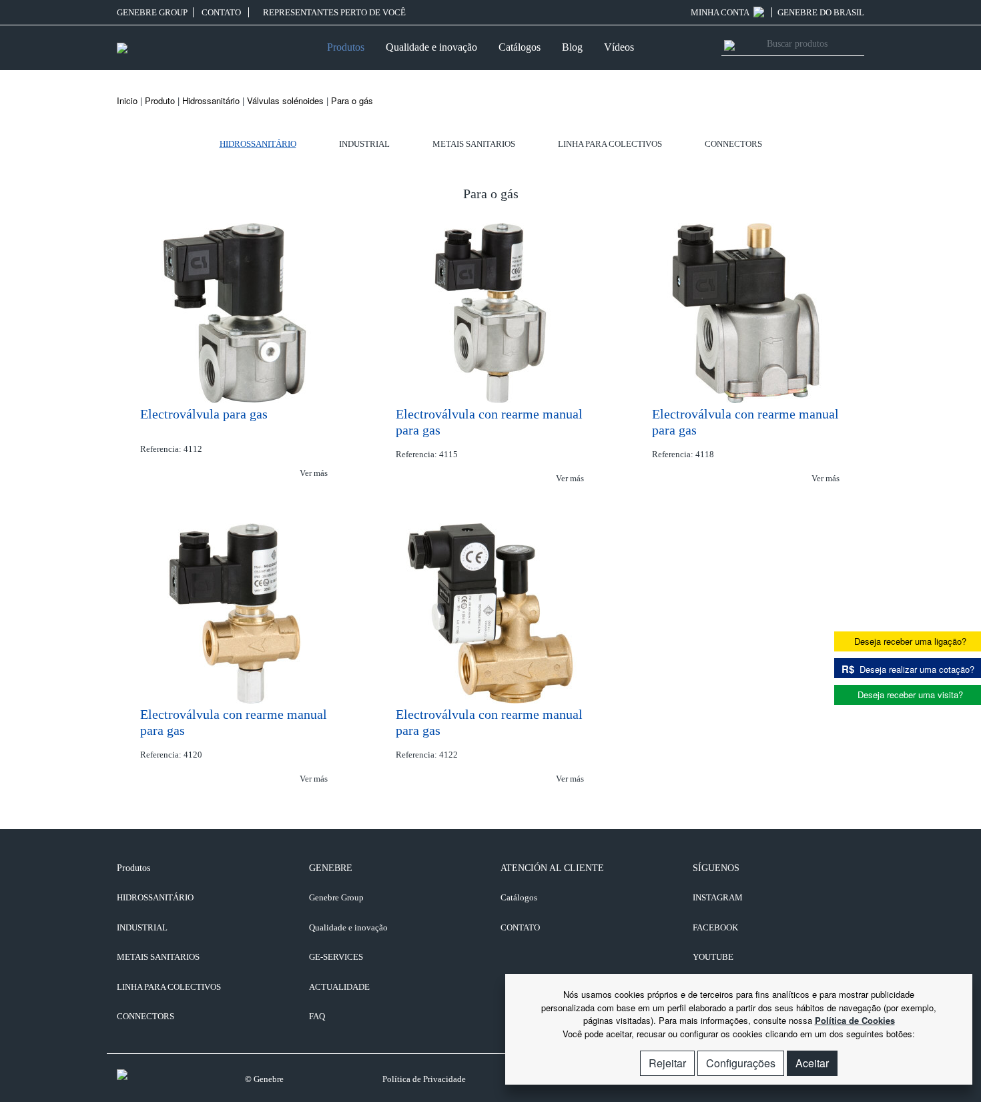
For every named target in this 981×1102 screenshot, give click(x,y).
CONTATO (222, 12)
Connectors (733, 144)
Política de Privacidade (424, 1079)
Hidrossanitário (211, 100)
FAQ (317, 1016)
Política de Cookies (855, 1020)
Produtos (345, 47)
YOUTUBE (713, 957)
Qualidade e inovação (431, 47)
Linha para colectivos (610, 144)
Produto (160, 100)
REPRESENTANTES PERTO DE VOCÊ (333, 12)
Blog (572, 47)
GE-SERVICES (336, 957)
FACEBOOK (715, 927)
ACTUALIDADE (339, 987)
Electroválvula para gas (204, 413)
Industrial (364, 144)
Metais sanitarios (473, 144)
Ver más (315, 473)
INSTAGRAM (718, 897)
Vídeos (619, 47)
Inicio (127, 100)
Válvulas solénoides (285, 100)
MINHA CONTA (721, 12)
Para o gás (352, 100)
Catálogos (520, 47)
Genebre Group (152, 12)
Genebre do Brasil (820, 12)
